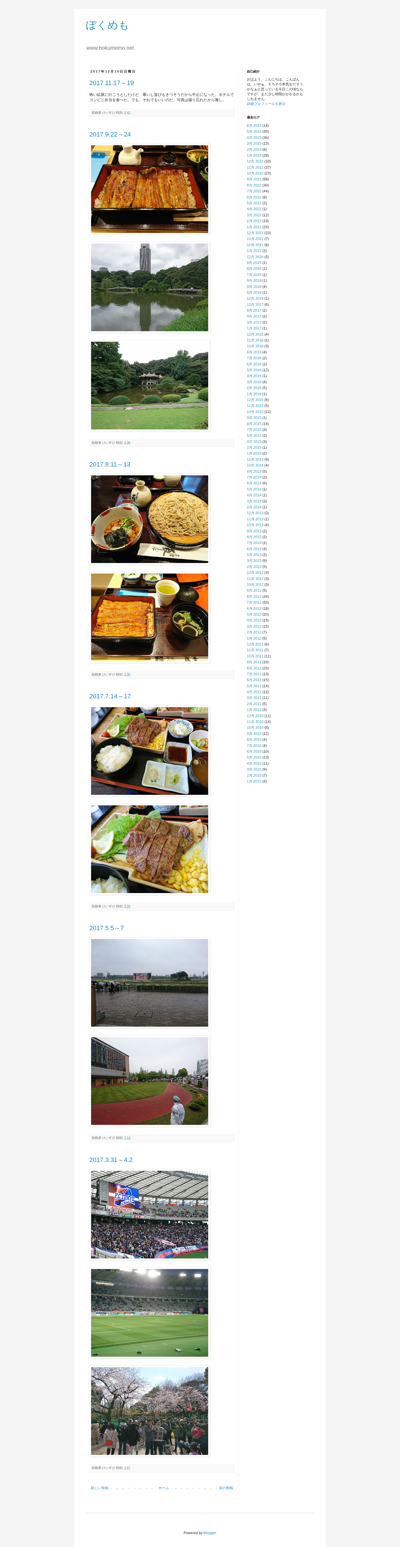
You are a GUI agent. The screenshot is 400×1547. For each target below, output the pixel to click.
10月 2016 (255, 346)
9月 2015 (254, 418)
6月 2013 (254, 549)
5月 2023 (254, 132)
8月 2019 (254, 287)
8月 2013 (254, 537)
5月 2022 (254, 203)
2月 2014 (254, 507)
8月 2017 (254, 310)
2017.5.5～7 (106, 928)
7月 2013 (254, 543)
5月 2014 (254, 489)
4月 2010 (254, 764)
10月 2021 (255, 245)
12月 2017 (255, 305)
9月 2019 (254, 281)
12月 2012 (255, 573)
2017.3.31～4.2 (111, 1159)
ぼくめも (107, 25)
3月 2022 (254, 215)
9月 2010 (254, 734)
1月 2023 (254, 155)
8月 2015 (254, 424)
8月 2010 (254, 740)
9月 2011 (254, 662)
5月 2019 (254, 293)
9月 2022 (254, 179)
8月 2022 (254, 185)
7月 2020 (254, 275)
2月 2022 (254, 221)
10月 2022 (255, 173)
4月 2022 (254, 209)
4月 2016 (254, 376)
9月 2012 (254, 590)
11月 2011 (255, 650)
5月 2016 (254, 370)
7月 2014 (254, 477)
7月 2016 (254, 358)
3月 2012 (254, 626)
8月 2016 (254, 352)
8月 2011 (254, 668)
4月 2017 (254, 316)
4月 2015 (254, 442)
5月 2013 (254, 555)
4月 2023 (254, 138)
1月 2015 (254, 453)
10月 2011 (255, 656)
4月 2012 (254, 620)
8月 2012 (254, 597)
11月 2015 (255, 406)
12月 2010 (255, 716)
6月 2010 (254, 752)
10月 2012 (255, 585)
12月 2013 (255, 513)
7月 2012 (254, 602)
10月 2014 (255, 465)
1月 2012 (254, 638)
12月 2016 (255, 334)
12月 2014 (255, 459)
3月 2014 (254, 501)
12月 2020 (255, 257)
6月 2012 (254, 609)
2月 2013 (254, 567)
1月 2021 (254, 251)
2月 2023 (254, 150)
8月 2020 (254, 269)
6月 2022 (254, 197)
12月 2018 (255, 298)
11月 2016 (255, 340)
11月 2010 (255, 722)
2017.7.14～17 (110, 696)
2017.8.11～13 (109, 464)
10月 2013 (255, 525)
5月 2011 (254, 686)
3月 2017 (254, 322)
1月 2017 (254, 328)
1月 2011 (254, 710)
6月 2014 (254, 483)
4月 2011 (254, 692)
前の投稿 (226, 1488)
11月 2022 (255, 167)
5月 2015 (254, 436)
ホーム (163, 1488)
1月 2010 (254, 781)
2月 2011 (254, 704)
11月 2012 (255, 579)
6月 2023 (254, 126)
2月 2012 (254, 632)
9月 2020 (254, 263)
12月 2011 (255, 644)
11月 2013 (255, 519)
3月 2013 (254, 561)
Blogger (210, 1533)
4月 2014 (254, 495)
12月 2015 (255, 400)
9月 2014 (254, 471)
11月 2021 (255, 239)
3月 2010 (254, 769)
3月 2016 (254, 382)
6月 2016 (254, 364)
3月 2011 (254, 698)
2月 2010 (254, 776)
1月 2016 (254, 394)
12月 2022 (255, 161)
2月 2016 (254, 388)
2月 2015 (254, 448)
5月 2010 (254, 757)
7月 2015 (254, 430)
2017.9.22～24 (110, 134)
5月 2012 (254, 614)
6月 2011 (254, 680)
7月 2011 (254, 674)
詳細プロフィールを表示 (266, 104)
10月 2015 (255, 412)
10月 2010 (255, 728)
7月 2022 (254, 191)
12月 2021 (255, 233)
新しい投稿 (99, 1488)
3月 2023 (254, 143)
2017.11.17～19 (111, 83)
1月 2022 (254, 227)
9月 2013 (254, 531)
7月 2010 (254, 746)
